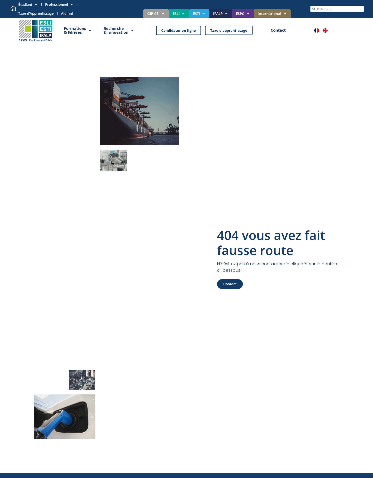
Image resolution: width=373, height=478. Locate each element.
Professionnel (56, 4)
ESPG (240, 13)
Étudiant (25, 4)
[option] (326, 30)
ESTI (196, 13)
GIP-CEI (153, 13)
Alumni (67, 13)
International (269, 13)
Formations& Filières (75, 30)
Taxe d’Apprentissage (36, 13)
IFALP (218, 13)
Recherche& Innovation (116, 30)
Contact (230, 284)
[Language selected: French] (322, 30)
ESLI (176, 13)
